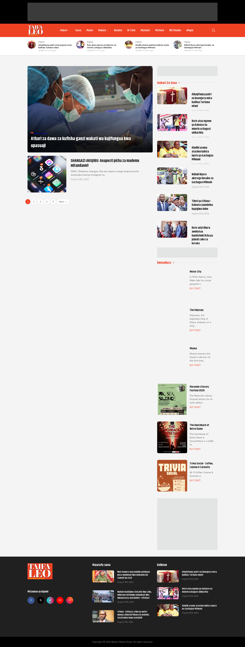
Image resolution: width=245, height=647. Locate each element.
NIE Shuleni (175, 30)
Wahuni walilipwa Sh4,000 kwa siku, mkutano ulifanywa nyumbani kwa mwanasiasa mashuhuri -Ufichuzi (134, 594)
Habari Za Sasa (167, 83)
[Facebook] (31, 600)
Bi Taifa (131, 30)
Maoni (89, 30)
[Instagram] (69, 600)
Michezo (159, 30)
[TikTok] (50, 600)
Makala (102, 30)
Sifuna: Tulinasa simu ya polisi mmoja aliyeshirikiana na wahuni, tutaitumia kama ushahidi (133, 614)
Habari (63, 30)
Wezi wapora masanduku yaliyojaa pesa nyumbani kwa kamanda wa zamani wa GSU (133, 574)
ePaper (190, 30)
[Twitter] (41, 600)
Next (63, 201)
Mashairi (145, 30)
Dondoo (118, 30)
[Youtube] (60, 600)
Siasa (78, 30)
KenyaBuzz (164, 263)
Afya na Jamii (40, 133)
